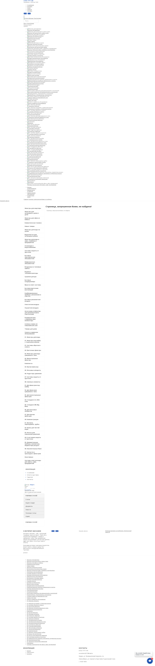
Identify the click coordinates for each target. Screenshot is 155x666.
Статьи (28, 499)
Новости (28, 509)
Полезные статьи (31, 513)
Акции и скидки (30, 503)
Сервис (28, 516)
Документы (29, 506)
